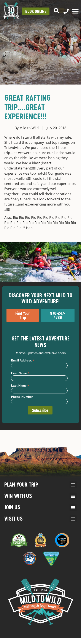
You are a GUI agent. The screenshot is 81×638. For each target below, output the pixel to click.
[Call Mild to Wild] (66, 11)
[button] (73, 484)
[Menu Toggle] (75, 11)
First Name (20, 373)
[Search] (56, 10)
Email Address (23, 360)
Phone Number (22, 396)
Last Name (20, 385)
